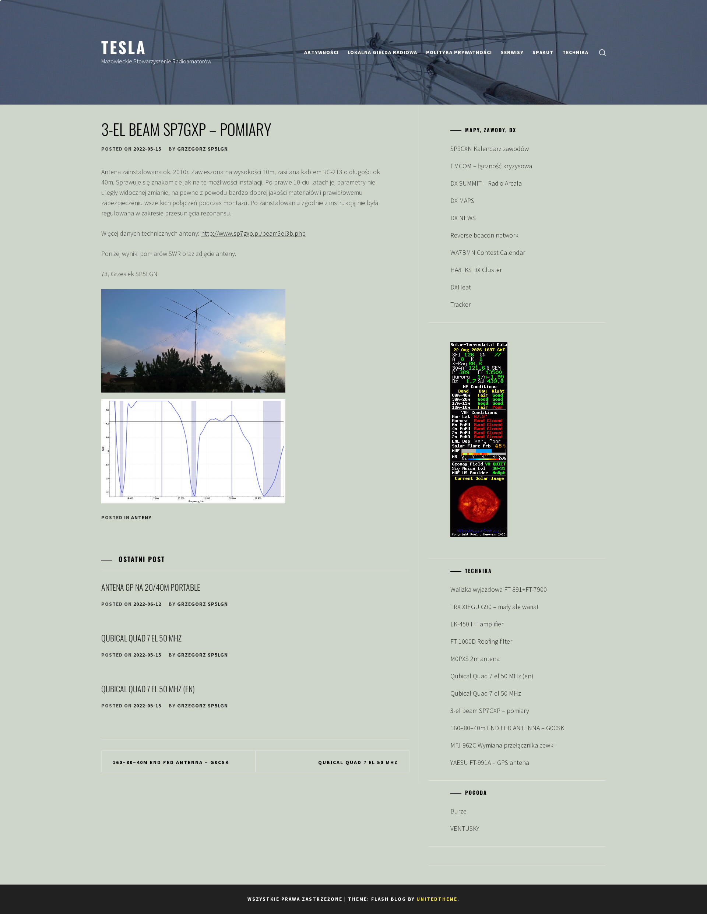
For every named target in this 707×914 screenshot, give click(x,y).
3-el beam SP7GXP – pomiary (489, 710)
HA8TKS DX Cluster (476, 270)
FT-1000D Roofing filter (481, 641)
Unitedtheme (436, 899)
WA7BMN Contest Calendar (487, 252)
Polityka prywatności (459, 52)
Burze (458, 811)
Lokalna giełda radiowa (382, 52)
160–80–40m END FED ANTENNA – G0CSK (171, 762)
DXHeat (460, 287)
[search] (602, 52)
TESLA (124, 47)
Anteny (141, 517)
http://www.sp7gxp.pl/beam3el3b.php (253, 233)
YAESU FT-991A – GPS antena (489, 762)
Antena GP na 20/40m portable (150, 587)
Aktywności (321, 52)
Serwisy (512, 52)
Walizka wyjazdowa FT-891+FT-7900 (498, 589)
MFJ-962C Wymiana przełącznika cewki (502, 745)
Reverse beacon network (484, 235)
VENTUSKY (464, 828)
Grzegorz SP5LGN (202, 148)
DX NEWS (463, 218)
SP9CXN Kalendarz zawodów (489, 148)
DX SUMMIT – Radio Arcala (486, 183)
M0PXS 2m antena (475, 658)
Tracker (460, 304)
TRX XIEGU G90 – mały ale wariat (494, 606)
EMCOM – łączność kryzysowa (491, 166)
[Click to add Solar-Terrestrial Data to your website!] (478, 534)
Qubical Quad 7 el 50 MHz (141, 638)
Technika (575, 52)
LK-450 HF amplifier (476, 624)
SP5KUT (542, 52)
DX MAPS (462, 200)
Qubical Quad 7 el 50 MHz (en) (148, 689)
